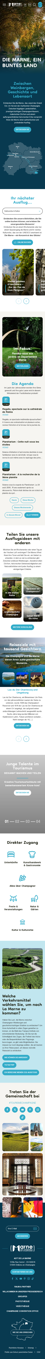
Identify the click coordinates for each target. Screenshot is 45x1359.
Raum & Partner (22, 1287)
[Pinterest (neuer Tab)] (30, 1110)
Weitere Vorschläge (22, 627)
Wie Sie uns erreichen (22, 1332)
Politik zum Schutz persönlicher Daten (19, 1352)
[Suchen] (34, 4)
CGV (38, 1352)
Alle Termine (32, 515)
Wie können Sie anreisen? (16, 1057)
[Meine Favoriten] (29, 4)
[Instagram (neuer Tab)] (38, 1110)
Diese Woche (28, 500)
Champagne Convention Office (22, 1311)
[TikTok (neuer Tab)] (22, 1117)
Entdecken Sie (22, 129)
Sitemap (31, 1348)
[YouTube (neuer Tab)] (22, 1110)
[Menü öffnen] (4, 4)
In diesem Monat (13, 515)
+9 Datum (6, 437)
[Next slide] (26, 739)
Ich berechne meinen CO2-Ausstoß (20, 1072)
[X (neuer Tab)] (15, 1110)
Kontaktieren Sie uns (22, 1272)
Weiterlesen (22, 366)
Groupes (22, 1296)
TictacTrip (9, 1065)
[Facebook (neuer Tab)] (7, 1110)
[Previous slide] (19, 739)
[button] (19, 301)
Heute (14, 500)
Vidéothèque (22, 1306)
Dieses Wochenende (22, 507)
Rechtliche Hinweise (16, 1348)
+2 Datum (6, 469)
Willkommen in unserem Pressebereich (23, 1292)
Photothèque (22, 1301)
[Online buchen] (40, 4)
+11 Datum (6, 404)
